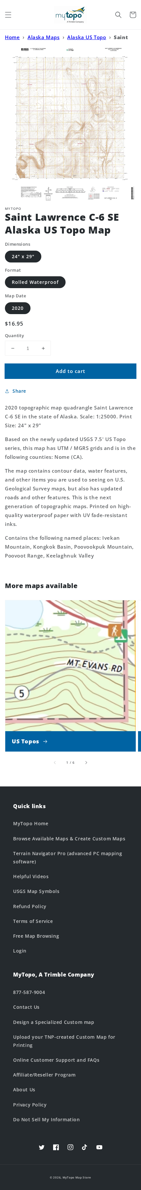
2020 (18, 308)
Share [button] (19, 391)
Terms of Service (33, 921)
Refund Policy (30, 906)
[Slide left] (55, 762)
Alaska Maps (44, 37)
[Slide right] (86, 762)
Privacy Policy (30, 1105)
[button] (8, 15)
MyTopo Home (31, 823)
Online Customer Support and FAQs (56, 1060)
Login (20, 951)
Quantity (14, 335)
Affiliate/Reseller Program (44, 1075)
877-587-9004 (29, 992)
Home (12, 37)
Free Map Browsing (36, 936)
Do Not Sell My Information (46, 1119)
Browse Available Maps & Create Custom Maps (69, 838)
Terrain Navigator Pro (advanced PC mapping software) (67, 857)
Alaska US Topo (86, 37)
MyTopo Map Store (77, 1177)
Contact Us (26, 1007)
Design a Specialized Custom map (53, 1022)
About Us (24, 1089)
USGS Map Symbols (36, 891)
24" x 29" (23, 256)
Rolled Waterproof (35, 282)
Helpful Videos (31, 876)
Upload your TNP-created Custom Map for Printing (64, 1041)
